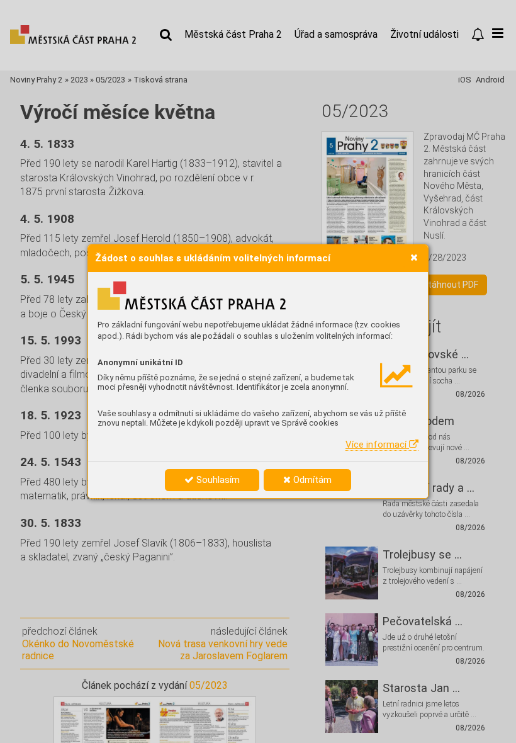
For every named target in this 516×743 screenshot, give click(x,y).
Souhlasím (217, 479)
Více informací (377, 444)
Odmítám (311, 479)
